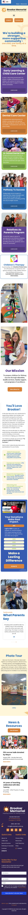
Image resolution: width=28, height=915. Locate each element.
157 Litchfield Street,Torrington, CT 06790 (15, 819)
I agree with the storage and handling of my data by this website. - (15, 887)
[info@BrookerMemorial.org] (2, 826)
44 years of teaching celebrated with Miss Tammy (11, 784)
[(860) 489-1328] (2, 824)
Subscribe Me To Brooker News (14, 893)
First (3, 870)
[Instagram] (16, 830)
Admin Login (5, 903)
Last (3, 876)
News (17, 4)
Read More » (7, 762)
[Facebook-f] (7, 830)
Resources (24, 4)
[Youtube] (12, 830)
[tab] (14, 526)
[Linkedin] (20, 830)
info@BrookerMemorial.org (15, 826)
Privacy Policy (22, 887)
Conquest (14, 905)
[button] (14, 15)
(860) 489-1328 (15, 824)
